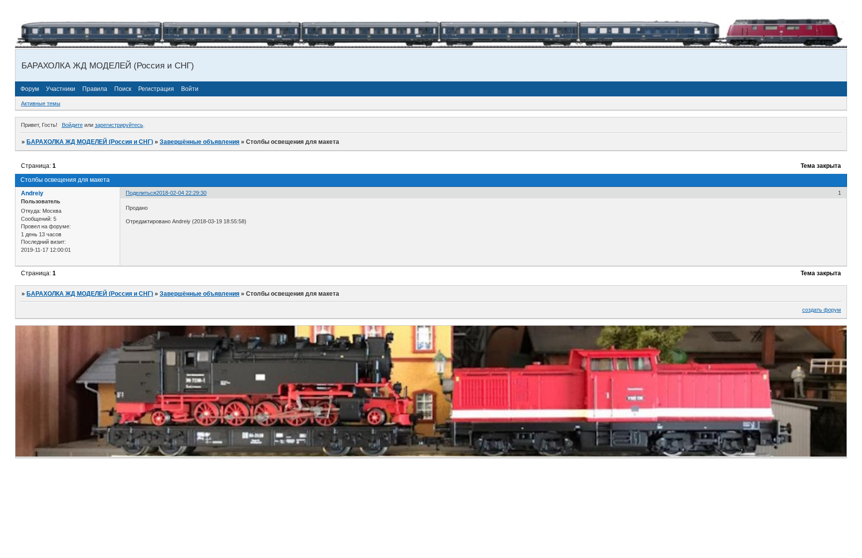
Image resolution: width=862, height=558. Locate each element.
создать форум (821, 310)
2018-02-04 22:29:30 (181, 193)
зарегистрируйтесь (119, 125)
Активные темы (40, 103)
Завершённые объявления (199, 141)
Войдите (72, 125)
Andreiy (32, 193)
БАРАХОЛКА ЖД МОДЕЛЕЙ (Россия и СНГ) (89, 141)
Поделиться (141, 193)
